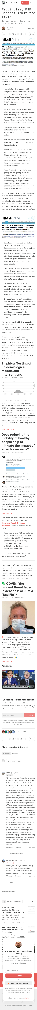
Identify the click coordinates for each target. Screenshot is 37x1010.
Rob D (8, 773)
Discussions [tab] (17, 902)
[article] (18, 914)
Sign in (32, 3)
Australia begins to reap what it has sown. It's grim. (13, 929)
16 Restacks (26, 732)
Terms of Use (28, 720)
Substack (8, 1006)
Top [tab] (4, 902)
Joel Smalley (11, 27)
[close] (31, 942)
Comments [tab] (6, 754)
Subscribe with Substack (19, 983)
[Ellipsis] (34, 772)
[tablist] (10, 754)
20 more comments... (9, 891)
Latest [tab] (9, 902)
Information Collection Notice (22, 722)
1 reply (11, 882)
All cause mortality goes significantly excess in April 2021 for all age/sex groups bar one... (13, 936)
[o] (18, 679)
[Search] (33, 902)
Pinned (10, 775)
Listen (32, 28)
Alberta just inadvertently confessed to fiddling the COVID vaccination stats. (13, 910)
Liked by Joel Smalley (14, 863)
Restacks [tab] (15, 754)
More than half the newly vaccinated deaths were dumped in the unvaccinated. (13, 916)
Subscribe (25, 3)
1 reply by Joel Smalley (16, 853)
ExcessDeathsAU (12, 860)
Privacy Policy (25, 992)
